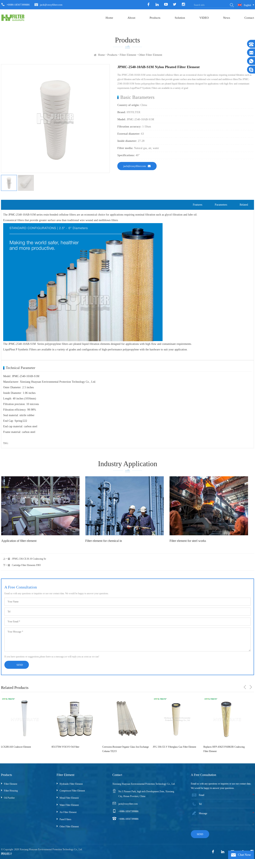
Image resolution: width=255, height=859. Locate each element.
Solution (180, 17)
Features (197, 204)
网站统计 (6, 853)
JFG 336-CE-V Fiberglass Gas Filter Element (123, 746)
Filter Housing (11, 790)
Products (155, 17)
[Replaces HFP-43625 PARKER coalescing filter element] (176, 719)
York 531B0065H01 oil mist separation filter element (225, 749)
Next (251, 687)
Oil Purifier (9, 797)
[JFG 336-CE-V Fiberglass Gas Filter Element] (125, 719)
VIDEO (204, 17)
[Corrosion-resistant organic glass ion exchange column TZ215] (75, 719)
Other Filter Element (150, 54)
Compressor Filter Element (72, 790)
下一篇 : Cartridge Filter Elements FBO (22, 565)
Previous (245, 687)
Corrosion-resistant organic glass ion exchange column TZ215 (75, 749)
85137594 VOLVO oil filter (15, 746)
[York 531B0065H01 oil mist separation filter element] (226, 719)
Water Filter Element (69, 805)
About (131, 17)
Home (109, 17)
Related (244, 204)
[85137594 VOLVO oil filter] (24, 719)
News (226, 17)
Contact (249, 17)
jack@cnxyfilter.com (51, 4)
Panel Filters (65, 819)
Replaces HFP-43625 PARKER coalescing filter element (173, 749)
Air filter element (68, 812)
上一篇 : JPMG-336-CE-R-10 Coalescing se (24, 558)
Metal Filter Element (69, 797)
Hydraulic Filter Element (71, 784)
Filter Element (128, 54)
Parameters (221, 204)
